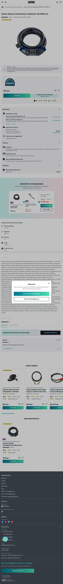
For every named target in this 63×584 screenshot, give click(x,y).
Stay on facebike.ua (31, 299)
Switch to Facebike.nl (31, 294)
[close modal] (49, 283)
